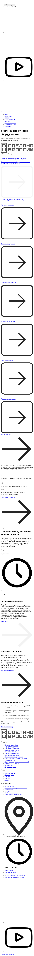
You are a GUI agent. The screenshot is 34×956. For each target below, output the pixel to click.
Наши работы (9, 870)
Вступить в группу (7, 727)
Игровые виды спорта (12, 750)
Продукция (8, 116)
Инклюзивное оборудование (10, 199)
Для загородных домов (12, 753)
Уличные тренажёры (11, 745)
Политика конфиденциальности (15, 875)
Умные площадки (10, 124)
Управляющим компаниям (13, 794)
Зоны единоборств (11, 752)
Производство (9, 775)
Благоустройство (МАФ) (12, 755)
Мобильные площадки (14, 201)
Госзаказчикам (9, 786)
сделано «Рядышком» (7, 954)
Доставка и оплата (10, 123)
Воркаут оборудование (12, 747)
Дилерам (7, 791)
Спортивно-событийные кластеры (16, 758)
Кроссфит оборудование (12, 748)
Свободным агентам (11, 793)
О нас (6, 114)
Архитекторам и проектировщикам (16, 788)
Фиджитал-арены (10, 767)
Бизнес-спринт (9, 765)
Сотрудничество (10, 119)
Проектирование (10, 773)
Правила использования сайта (14, 877)
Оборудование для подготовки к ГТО (17, 762)
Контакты (8, 126)
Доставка (7, 776)
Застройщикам (9, 789)
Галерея (7, 121)
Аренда (7, 780)
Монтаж (7, 778)
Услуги (7, 118)
